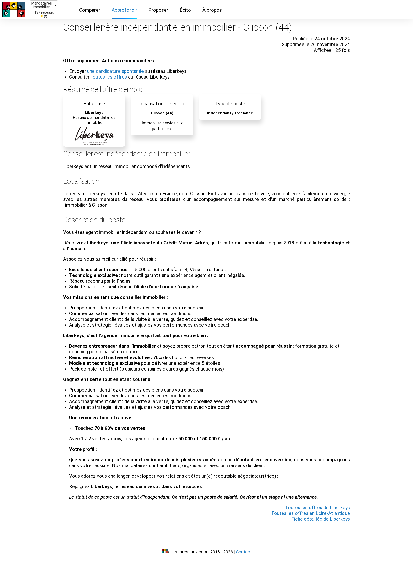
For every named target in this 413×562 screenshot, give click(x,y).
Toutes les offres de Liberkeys (317, 507)
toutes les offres (109, 77)
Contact (244, 551)
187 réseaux (44, 13)
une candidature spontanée (115, 71)
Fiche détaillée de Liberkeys (320, 519)
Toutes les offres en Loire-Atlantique (310, 513)
